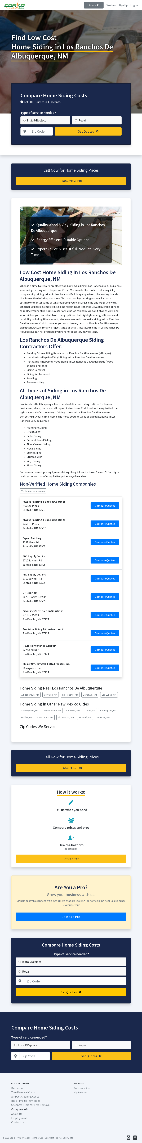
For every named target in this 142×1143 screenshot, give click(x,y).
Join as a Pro (93, 5)
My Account (80, 1092)
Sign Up (123, 5)
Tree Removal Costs (23, 1092)
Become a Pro (82, 1088)
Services (111, 5)
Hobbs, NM (26, 717)
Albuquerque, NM (30, 694)
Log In (134, 5)
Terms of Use (37, 1137)
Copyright (49, 1137)
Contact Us (17, 1122)
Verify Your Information (33, 491)
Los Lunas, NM (109, 694)
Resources (17, 1088)
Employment (19, 1118)
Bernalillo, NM (90, 694)
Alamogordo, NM (29, 710)
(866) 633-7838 (71, 181)
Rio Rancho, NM (70, 694)
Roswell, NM (85, 717)
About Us (16, 1114)
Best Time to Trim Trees (25, 1100)
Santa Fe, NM (103, 717)
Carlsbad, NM (73, 710)
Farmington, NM (108, 710)
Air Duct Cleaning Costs (25, 1096)
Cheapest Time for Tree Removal (30, 1105)
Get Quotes (86, 131)
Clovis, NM (90, 710)
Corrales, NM (50, 694)
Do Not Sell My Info (64, 1137)
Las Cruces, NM (45, 717)
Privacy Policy (23, 1137)
